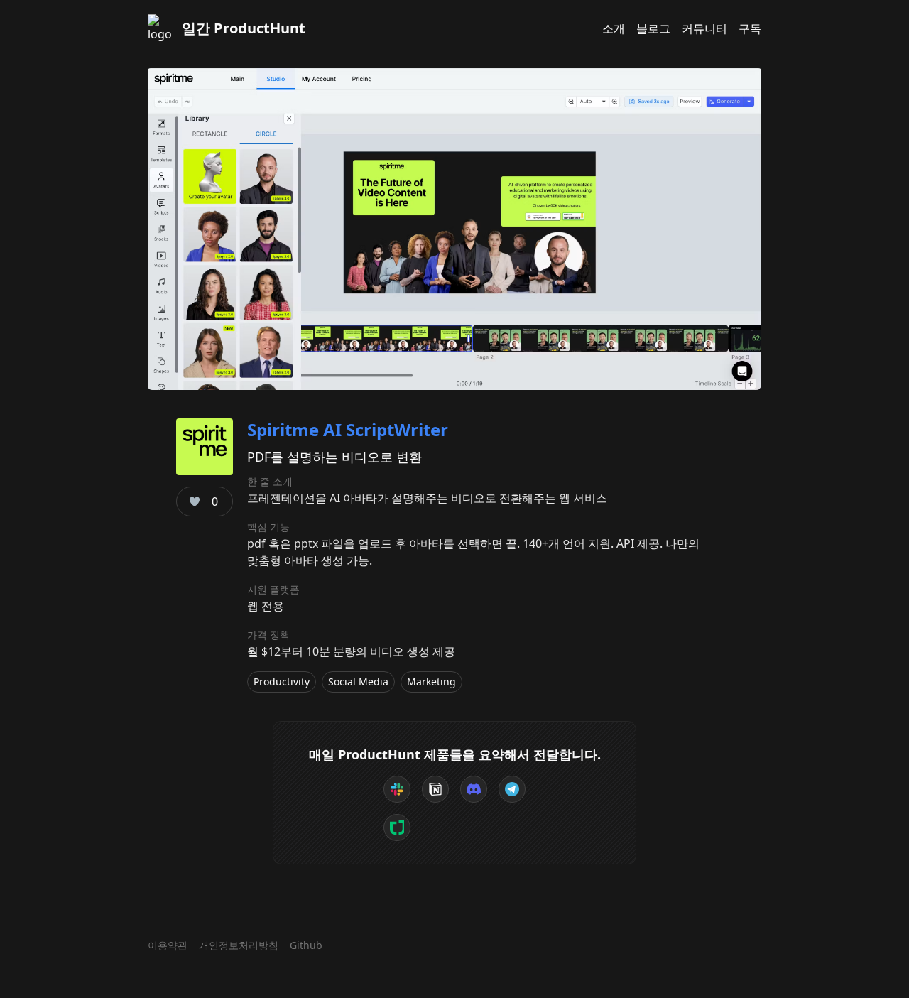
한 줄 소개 (270, 481)
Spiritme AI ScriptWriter (347, 429)
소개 (613, 28)
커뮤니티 (704, 28)
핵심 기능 (268, 526)
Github (306, 945)
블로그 (653, 28)
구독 (750, 28)
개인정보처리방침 (238, 945)
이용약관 (167, 945)
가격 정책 (268, 634)
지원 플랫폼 (273, 589)
